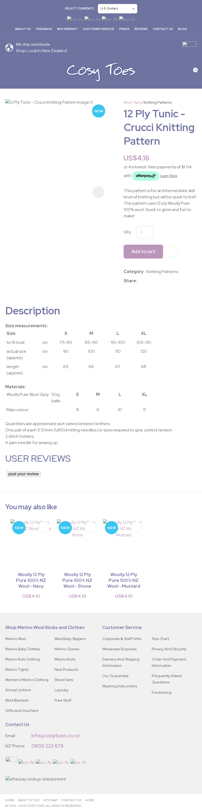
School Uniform (18, 690)
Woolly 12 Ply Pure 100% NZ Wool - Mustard (123, 580)
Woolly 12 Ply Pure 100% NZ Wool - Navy (31, 580)
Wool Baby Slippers (70, 638)
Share (130, 281)
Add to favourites (44, 527)
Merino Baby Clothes (22, 649)
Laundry (61, 690)
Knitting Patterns (158, 102)
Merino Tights (17, 669)
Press (124, 29)
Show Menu (8, 72)
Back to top (28, 800)
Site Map (50, 800)
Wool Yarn (132, 102)
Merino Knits (64, 659)
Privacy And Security (169, 649)
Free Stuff (62, 700)
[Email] (155, 280)
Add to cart (143, 251)
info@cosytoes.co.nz (55, 736)
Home (9, 800)
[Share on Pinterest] (162, 281)
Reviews (141, 29)
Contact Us (163, 29)
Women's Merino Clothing (26, 679)
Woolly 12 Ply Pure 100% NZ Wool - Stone (77, 580)
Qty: (128, 232)
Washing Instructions (119, 686)
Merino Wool (15, 638)
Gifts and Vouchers (21, 710)
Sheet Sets (63, 679)
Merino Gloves (66, 649)
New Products (66, 669)
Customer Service (98, 29)
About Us (23, 29)
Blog (182, 29)
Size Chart (160, 638)
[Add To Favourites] (172, 251)
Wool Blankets (16, 700)
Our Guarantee (115, 675)
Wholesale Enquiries (119, 649)
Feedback (44, 29)
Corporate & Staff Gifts (121, 638)
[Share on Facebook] (140, 281)
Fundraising (161, 692)
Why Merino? (67, 29)
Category (133, 271)
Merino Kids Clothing (22, 659)
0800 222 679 (47, 746)
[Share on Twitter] (147, 281)
